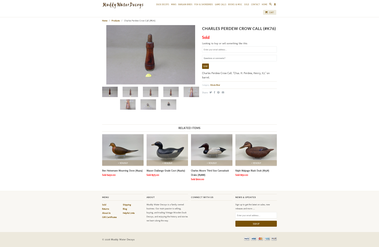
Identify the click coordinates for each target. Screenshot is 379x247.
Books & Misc (235, 4)
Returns (105, 209)
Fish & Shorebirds (203, 4)
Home (264, 4)
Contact (255, 4)
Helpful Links (129, 213)
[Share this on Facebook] (214, 92)
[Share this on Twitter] (210, 92)
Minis (173, 4)
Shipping (127, 204)
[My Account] (275, 5)
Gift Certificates (109, 217)
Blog (125, 209)
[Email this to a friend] (222, 92)
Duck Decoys (162, 4)
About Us (106, 213)
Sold (246, 4)
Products (116, 20)
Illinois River (215, 85)
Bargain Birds (185, 4)
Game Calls (220, 4)
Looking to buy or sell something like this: (225, 43)
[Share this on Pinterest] (218, 92)
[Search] (270, 5)
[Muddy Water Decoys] (123, 5)
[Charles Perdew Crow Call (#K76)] (150, 54)
